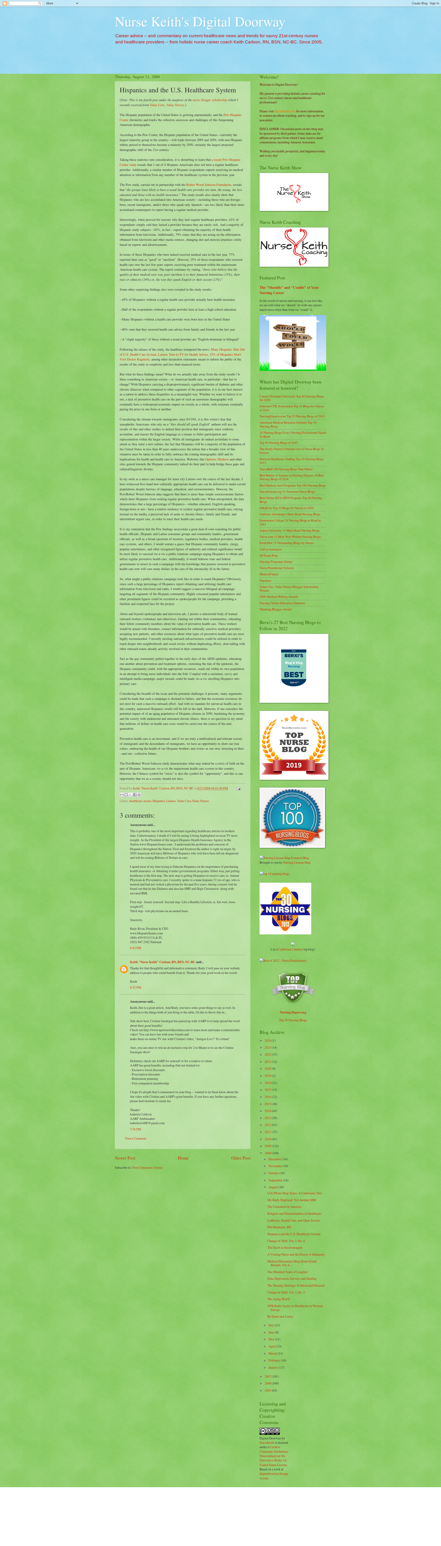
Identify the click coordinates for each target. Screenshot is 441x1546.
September (276, 1180)
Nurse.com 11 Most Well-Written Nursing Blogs (290, 536)
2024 (268, 1040)
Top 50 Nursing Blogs (293, 1020)
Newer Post (125, 1158)
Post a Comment (135, 1138)
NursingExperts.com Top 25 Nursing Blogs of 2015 (292, 416)
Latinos (171, 801)
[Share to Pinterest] (139, 794)
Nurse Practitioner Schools (277, 568)
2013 (268, 1118)
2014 (268, 1111)
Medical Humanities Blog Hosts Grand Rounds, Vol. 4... (292, 1263)
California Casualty (290, 949)
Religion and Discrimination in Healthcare (294, 1213)
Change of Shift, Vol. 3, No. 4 (286, 1241)
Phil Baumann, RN (279, 1227)
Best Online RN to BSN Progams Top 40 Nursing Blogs (291, 500)
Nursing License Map (296, 862)
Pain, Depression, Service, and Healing (292, 1278)
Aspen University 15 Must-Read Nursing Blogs (289, 530)
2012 (268, 1125)
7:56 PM (135, 1129)
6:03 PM (135, 948)
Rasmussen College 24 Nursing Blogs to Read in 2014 (290, 522)
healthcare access (140, 801)
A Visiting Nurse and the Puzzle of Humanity (296, 1254)
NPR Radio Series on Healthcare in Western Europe (295, 1308)
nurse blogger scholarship (210, 99)
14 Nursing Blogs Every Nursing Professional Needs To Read (293, 434)
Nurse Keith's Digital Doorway (200, 21)
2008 (268, 1153)
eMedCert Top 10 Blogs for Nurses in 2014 (287, 508)
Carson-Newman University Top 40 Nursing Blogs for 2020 (292, 398)
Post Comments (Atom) (147, 1167)
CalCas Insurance (271, 549)
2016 (268, 1097)
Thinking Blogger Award (275, 609)
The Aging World (278, 1299)
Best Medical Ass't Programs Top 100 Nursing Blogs (293, 485)
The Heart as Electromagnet (284, 1247)
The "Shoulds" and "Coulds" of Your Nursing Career (289, 290)
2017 (268, 1089)
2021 (268, 1061)
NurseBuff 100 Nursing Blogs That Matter (286, 469)
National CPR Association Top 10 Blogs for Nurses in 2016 (292, 408)
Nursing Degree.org (293, 1012)
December (275, 1159)
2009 (268, 1146)
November (276, 1166)
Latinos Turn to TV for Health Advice (183, 354)
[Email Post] (238, 788)
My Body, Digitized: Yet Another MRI (291, 1200)
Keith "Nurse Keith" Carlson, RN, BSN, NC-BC (162, 962)
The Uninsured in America (284, 1206)
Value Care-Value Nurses (193, 801)
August (273, 1187)
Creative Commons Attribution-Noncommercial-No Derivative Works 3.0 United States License (274, 1456)
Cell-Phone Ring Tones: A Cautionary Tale (294, 1193)
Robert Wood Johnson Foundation (208, 184)
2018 (268, 1083)
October (274, 1173)
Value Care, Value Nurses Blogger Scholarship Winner (289, 588)
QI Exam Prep (269, 555)
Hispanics (159, 801)
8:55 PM (135, 987)
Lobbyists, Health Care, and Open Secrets (293, 1220)
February (275, 1360)
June (272, 1332)
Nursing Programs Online (276, 561)
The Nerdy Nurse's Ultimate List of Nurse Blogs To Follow (292, 451)
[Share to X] (130, 794)
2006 (268, 1383)
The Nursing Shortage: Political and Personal (296, 1285)
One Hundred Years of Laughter (287, 1272)
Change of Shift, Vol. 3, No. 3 (286, 1292)
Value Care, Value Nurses (167, 104)
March (273, 1353)
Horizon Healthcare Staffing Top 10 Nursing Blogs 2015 (292, 461)
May (272, 1339)
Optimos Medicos (216, 459)
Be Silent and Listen (280, 1316)
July (271, 1325)
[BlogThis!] (126, 794)
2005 (268, 1390)
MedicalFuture (269, 574)
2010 (268, 1139)
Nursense (265, 580)
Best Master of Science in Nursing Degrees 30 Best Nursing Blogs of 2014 (292, 477)
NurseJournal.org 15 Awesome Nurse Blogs (287, 491)
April (272, 1346)
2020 (268, 1068)
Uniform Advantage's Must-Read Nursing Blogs (290, 514)
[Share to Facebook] (135, 794)
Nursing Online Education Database (282, 603)
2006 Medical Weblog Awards (279, 596)
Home (183, 1158)
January (274, 1367)
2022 (268, 1054)
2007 (268, 1376)
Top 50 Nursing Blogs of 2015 (279, 442)
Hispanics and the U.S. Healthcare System (293, 1234)
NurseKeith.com (284, 111)
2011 (268, 1132)
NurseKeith (267, 1442)
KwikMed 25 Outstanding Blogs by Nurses (287, 543)
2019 (268, 1075)
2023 (268, 1047)
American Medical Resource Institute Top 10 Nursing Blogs (288, 424)
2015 (268, 1104)
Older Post (240, 1158)
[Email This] (121, 794)
